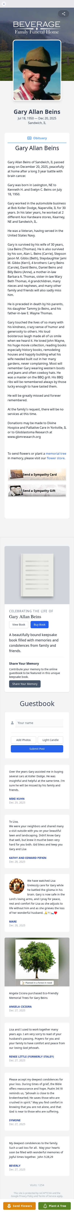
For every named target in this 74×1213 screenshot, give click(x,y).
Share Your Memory (24, 684)
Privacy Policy (26, 1196)
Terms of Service (47, 1196)
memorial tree (56, 453)
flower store (56, 458)
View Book (18, 624)
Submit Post (37, 748)
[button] (37, 962)
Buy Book (39, 624)
